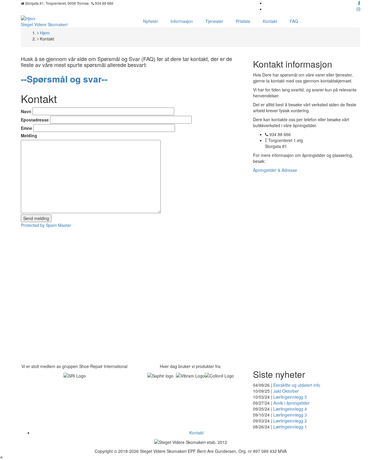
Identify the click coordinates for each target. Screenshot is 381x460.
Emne (26, 128)
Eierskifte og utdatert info (296, 385)
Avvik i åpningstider (291, 403)
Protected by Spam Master (46, 225)
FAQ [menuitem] (294, 21)
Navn (26, 111)
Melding (29, 135)
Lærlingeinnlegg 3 (290, 415)
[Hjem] (28, 18)
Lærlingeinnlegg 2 (290, 421)
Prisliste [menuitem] (243, 21)
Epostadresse (35, 120)
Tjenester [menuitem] (214, 21)
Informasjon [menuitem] (182, 21)
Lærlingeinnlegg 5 (290, 397)
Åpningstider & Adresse (275, 170)
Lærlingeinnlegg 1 (290, 427)
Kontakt (196, 433)
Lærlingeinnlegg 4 (290, 409)
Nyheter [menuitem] (150, 21)
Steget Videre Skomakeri (44, 24)
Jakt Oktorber (286, 391)
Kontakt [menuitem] (270, 21)
